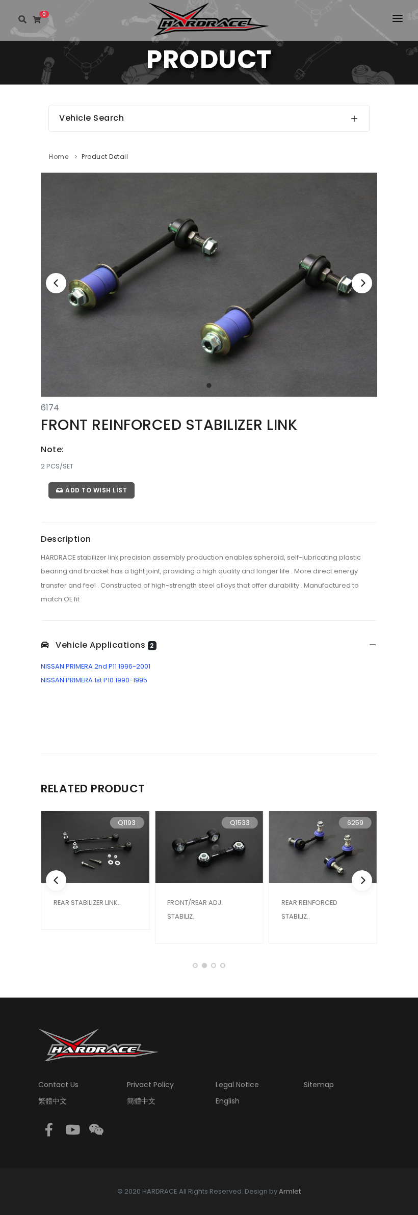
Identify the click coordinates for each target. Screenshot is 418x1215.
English (228, 1101)
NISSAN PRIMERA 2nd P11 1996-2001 (95, 666)
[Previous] (56, 283)
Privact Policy (150, 1085)
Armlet (290, 1191)
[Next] (362, 283)
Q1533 (240, 822)
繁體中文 (52, 1101)
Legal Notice (237, 1085)
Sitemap (319, 1085)
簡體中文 (141, 1101)
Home (58, 156)
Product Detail (105, 156)
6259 (355, 822)
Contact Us (58, 1085)
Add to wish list (95, 490)
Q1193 (127, 822)
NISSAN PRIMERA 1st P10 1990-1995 (94, 680)
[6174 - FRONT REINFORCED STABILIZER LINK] (209, 284)
